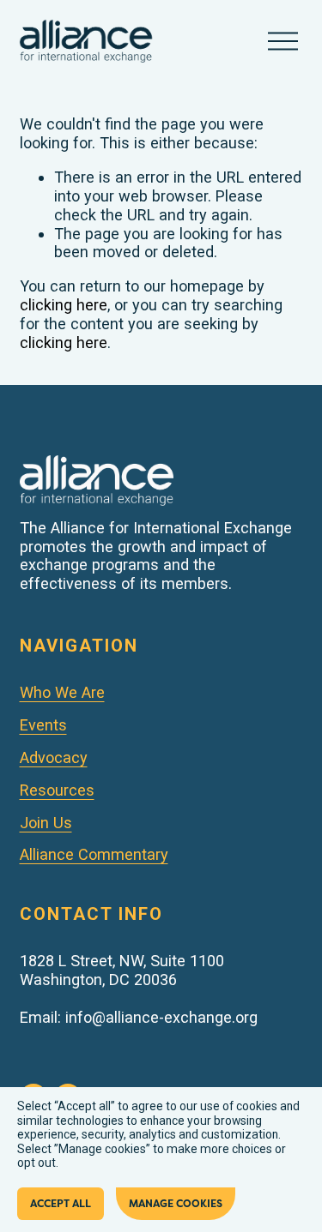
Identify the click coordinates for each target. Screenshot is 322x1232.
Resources (57, 790)
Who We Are (62, 692)
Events (43, 725)
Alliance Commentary (94, 854)
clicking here (63, 305)
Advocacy (54, 757)
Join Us (46, 823)
